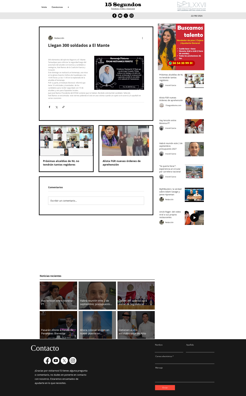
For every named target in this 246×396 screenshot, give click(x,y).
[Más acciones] (142, 38)
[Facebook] (114, 16)
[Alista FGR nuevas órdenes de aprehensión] (126, 141)
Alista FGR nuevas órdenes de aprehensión (122, 162)
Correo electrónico (163, 356)
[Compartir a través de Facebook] (49, 107)
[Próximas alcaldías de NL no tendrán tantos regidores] (66, 141)
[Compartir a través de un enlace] (63, 107)
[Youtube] (120, 16)
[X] (126, 16)
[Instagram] (131, 16)
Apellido (190, 345)
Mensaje (159, 368)
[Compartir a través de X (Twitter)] (56, 107)
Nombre (159, 345)
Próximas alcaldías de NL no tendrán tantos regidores (61, 162)
